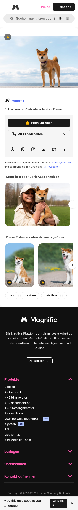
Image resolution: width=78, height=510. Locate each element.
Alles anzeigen (48, 177)
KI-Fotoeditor (51, 166)
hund (12, 295)
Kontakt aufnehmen (20, 476)
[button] (39, 360)
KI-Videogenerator (17, 403)
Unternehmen (15, 463)
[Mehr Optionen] (64, 149)
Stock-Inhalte (13, 413)
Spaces (9, 387)
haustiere (30, 295)
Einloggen (64, 7)
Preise (45, 7)
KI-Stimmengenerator (19, 408)
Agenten (13, 424)
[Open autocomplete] (10, 18)
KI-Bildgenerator (62, 162)
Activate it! (58, 503)
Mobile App (12, 435)
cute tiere (51, 295)
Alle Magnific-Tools (17, 440)
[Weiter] (72, 204)
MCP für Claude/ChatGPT (26, 419)
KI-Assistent (12, 392)
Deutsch (39, 361)
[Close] (72, 503)
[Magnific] (39, 320)
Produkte (11, 379)
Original (28, 37)
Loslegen (11, 451)
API (6, 429)
